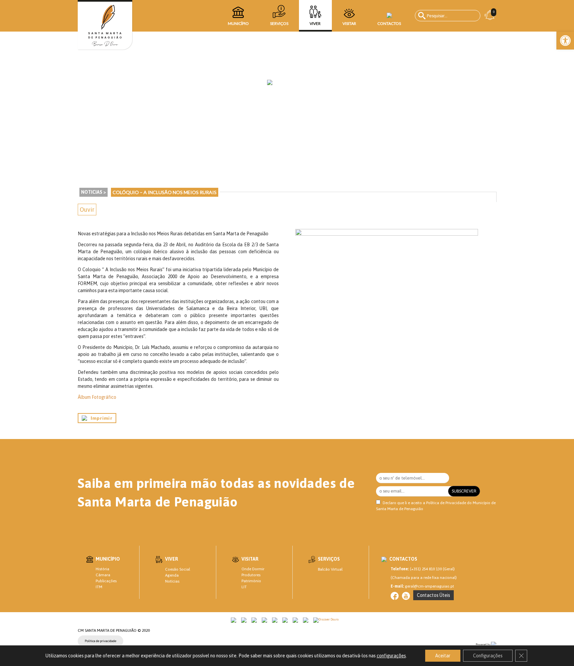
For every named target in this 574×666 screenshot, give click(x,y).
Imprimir (99, 418)
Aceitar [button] (442, 655)
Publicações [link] (106, 581)
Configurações (488, 655)
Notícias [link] (172, 581)
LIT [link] (244, 587)
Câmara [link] (103, 575)
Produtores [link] (250, 575)
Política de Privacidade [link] (446, 502)
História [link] (102, 569)
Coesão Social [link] (177, 569)
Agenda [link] (172, 575)
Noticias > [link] (93, 192)
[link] (565, 40)
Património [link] (251, 581)
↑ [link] (555, 647)
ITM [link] (99, 587)
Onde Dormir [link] (252, 569)
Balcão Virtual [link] (330, 569)
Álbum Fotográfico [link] (97, 397)
